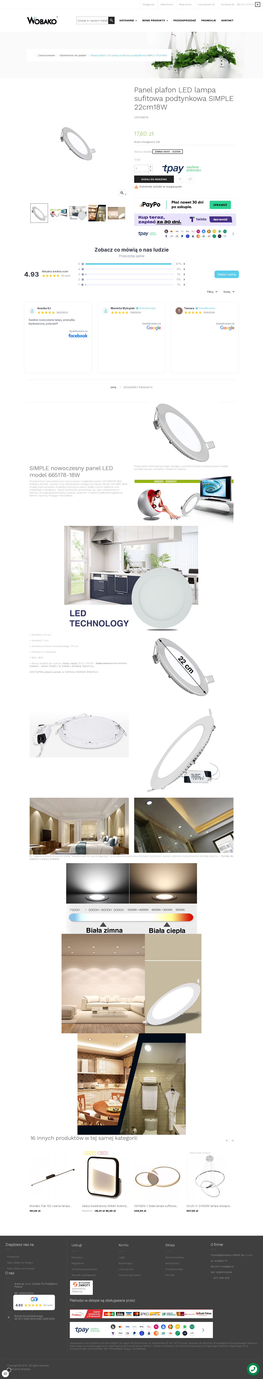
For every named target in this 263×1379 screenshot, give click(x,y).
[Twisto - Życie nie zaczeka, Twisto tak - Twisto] (185, 219)
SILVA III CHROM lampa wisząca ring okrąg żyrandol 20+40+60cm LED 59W (208, 1206)
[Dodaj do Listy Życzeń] (180, 179)
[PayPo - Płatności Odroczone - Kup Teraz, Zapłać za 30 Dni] (185, 204)
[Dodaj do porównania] (190, 179)
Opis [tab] (113, 387)
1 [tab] (126, 1220)
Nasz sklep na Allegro (20, 1262)
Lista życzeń (126, 1269)
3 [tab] (133, 1220)
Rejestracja (125, 1263)
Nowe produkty (174, 1257)
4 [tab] (137, 1220)
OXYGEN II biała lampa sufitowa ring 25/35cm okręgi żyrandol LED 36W (156, 1206)
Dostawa (77, 1257)
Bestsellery (172, 1263)
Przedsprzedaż (174, 1269)
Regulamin (78, 1263)
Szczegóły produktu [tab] (137, 387)
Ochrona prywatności (84, 1269)
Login (122, 1257)
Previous (228, 1140)
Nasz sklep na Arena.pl (20, 1268)
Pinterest (164, 117)
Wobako (26, 1369)
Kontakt (170, 1275)
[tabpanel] (53, 1183)
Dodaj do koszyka (154, 179)
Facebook (13, 1256)
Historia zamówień (130, 1275)
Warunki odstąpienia (84, 1275)
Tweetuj (158, 117)
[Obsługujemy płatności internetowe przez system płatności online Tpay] (181, 169)
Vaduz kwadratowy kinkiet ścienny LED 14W (104, 1206)
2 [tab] (130, 1220)
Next (231, 1140)
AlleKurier (77, 1291)
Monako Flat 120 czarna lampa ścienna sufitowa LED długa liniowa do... (53, 1206)
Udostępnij (153, 117)
